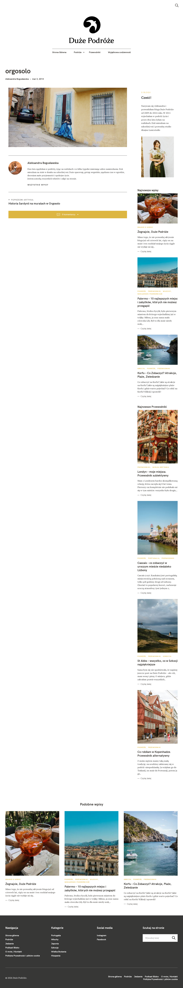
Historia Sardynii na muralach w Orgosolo (34, 203)
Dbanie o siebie (145, 227)
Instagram (101, 935)
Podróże (77, 52)
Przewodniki (94, 52)
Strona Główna (59, 52)
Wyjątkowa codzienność (119, 52)
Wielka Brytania (160, 467)
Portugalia (153, 558)
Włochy (167, 291)
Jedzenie (9, 943)
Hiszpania (55, 955)
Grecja (141, 368)
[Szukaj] (177, 5)
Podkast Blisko (12, 947)
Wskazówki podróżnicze (149, 294)
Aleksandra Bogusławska (17, 79)
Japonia (55, 943)
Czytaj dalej (146, 251)
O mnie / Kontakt (13, 951)
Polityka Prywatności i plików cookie (22, 955)
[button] (91, 29)
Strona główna (12, 935)
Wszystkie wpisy (37, 185)
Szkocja (167, 656)
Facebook (101, 939)
